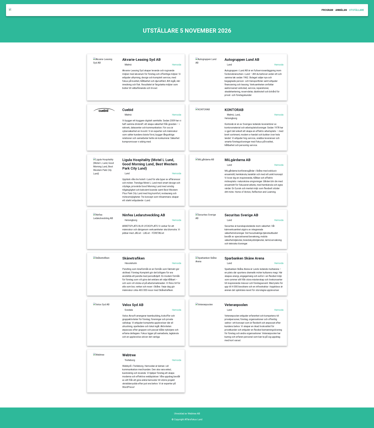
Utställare (356, 10)
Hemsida (176, 64)
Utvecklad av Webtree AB (187, 413)
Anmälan (341, 10)
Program (327, 10)
